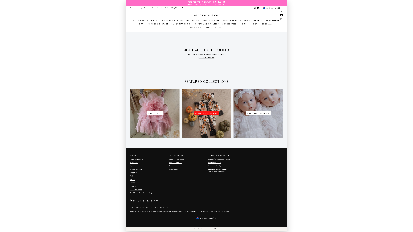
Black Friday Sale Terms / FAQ (141, 193)
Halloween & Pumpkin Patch (167, 20)
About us (133, 8)
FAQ (140, 8)
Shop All (267, 24)
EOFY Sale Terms (136, 190)
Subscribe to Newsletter (160, 8)
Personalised (272, 20)
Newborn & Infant (158, 24)
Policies (133, 186)
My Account (134, 166)
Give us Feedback (214, 162)
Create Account (136, 169)
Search (132, 179)
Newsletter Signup (136, 159)
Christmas (172, 166)
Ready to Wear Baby (176, 159)
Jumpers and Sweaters (206, 24)
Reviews (185, 8)
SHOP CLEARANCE (214, 27)
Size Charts (134, 162)
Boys (256, 24)
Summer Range (231, 20)
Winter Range (252, 20)
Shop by (195, 27)
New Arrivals (140, 20)
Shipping (133, 173)
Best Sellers (193, 20)
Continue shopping (206, 57)
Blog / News (175, 8)
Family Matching (181, 24)
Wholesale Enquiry (214, 166)
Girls (245, 24)
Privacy (133, 183)
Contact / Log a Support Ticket (219, 159)
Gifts (142, 24)
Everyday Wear (211, 20)
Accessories (229, 24)
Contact (147, 8)
